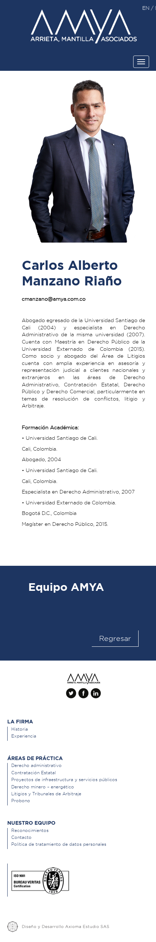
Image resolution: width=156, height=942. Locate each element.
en (146, 8)
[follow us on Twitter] (71, 690)
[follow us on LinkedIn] (95, 690)
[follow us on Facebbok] (83, 690)
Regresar (115, 638)
